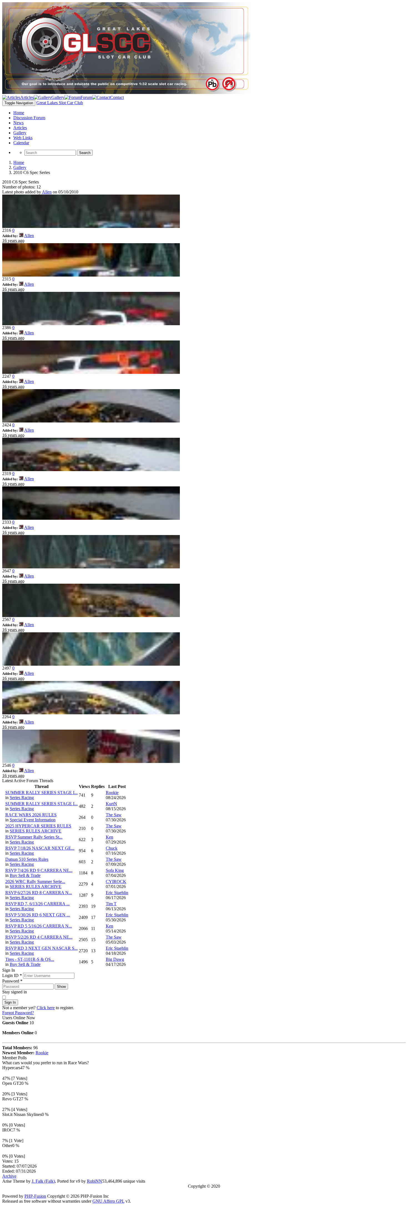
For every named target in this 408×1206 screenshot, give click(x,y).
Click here (46, 1007)
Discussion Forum (29, 117)
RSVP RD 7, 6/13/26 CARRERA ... (37, 903)
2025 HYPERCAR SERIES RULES (38, 826)
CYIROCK (116, 881)
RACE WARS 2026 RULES (31, 814)
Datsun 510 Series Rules (26, 859)
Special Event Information (33, 819)
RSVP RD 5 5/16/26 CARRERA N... (38, 926)
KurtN (111, 803)
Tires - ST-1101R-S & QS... (29, 959)
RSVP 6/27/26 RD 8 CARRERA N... (38, 892)
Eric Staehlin (117, 892)
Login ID (12, 975)
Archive (9, 1176)
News (18, 122)
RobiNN (94, 1181)
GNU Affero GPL (108, 1201)
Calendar (21, 142)
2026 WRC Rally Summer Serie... (35, 881)
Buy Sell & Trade (25, 875)
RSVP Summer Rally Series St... (33, 837)
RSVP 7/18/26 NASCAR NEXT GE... (39, 848)
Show (61, 986)
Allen (47, 192)
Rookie (112, 792)
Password (12, 981)
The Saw (114, 814)
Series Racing (22, 797)
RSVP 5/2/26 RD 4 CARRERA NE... (38, 937)
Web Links (22, 137)
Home (18, 112)
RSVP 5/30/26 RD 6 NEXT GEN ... (37, 914)
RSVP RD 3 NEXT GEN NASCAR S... (41, 948)
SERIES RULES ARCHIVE (35, 831)
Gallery (19, 132)
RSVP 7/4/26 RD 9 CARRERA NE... (38, 870)
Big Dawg (115, 959)
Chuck (111, 848)
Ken (109, 837)
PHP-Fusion (35, 1196)
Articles (20, 127)
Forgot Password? (18, 1012)
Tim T (111, 903)
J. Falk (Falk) (43, 1181)
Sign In (10, 1002)
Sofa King (115, 870)
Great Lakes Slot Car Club (59, 102)
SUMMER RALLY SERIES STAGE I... (41, 792)
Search (84, 153)
